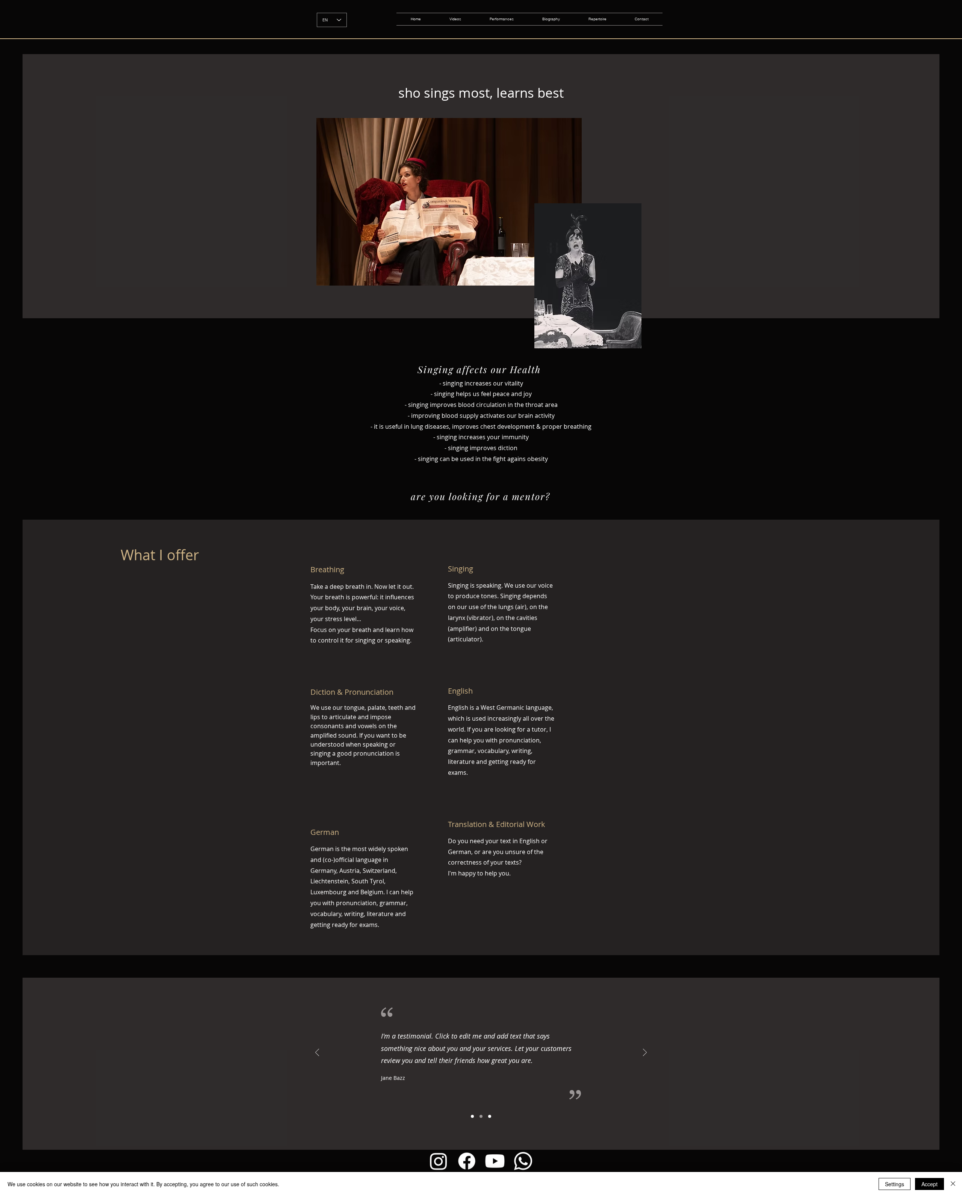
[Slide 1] (472, 1116)
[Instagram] (438, 1161)
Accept (929, 1184)
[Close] (952, 1184)
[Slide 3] (489, 1116)
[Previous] (317, 1053)
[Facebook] (466, 1161)
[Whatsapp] (523, 1161)
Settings (894, 1184)
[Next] (645, 1053)
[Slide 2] (481, 1116)
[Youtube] (495, 1161)
